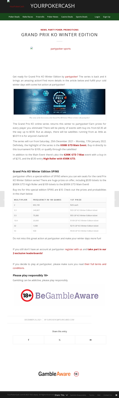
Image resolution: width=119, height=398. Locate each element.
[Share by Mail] (90, 340)
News (44, 29)
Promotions (71, 29)
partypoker (71, 76)
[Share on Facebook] (28, 340)
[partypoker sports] (59, 60)
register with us (73, 249)
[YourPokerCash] (15, 6)
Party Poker (55, 29)
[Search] (91, 16)
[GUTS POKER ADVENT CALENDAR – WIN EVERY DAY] (2, 199)
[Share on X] (59, 340)
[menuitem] (14, 16)
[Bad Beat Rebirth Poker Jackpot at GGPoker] (117, 199)
